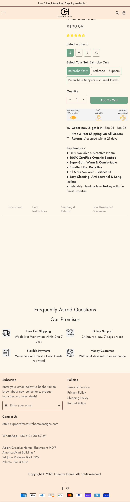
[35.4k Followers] (62, 488)
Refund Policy (76, 403)
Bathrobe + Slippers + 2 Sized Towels (93, 80)
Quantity (72, 91)
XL (96, 52)
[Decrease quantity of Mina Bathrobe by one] (70, 99)
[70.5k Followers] (67, 488)
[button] (76, 35)
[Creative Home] (65, 13)
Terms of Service (78, 387)
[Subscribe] (59, 405)
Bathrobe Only (78, 71)
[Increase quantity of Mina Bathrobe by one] (83, 99)
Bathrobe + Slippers (106, 71)
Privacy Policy (76, 392)
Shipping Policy (77, 398)
